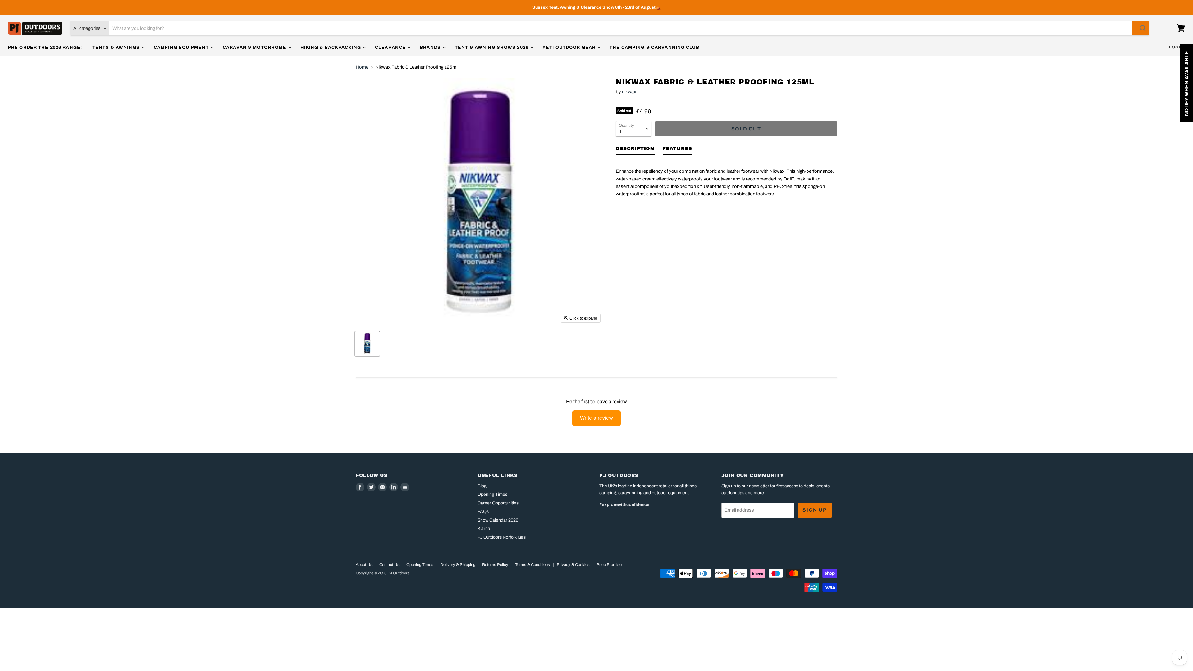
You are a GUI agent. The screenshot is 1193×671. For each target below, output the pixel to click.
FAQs (483, 511)
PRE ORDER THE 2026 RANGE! (45, 47)
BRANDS (431, 47)
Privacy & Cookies (573, 565)
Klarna (484, 528)
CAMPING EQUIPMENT (182, 47)
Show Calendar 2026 (498, 520)
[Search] (1140, 28)
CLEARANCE (391, 47)
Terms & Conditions (532, 565)
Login (1176, 47)
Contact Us (389, 565)
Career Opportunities (498, 503)
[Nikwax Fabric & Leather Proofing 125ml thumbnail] (367, 343)
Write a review (596, 418)
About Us (364, 565)
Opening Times (492, 494)
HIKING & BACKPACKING (331, 47)
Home (362, 67)
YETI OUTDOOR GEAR (569, 47)
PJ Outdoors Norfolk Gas (502, 537)
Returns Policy (495, 565)
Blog (482, 486)
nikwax (629, 91)
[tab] (635, 150)
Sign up (814, 510)
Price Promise (609, 565)
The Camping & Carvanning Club (654, 47)
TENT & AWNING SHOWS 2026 (492, 47)
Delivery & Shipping (457, 565)
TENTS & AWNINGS (116, 47)
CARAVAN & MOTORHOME (255, 47)
